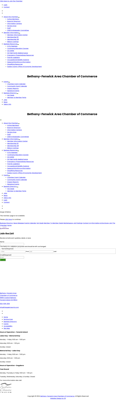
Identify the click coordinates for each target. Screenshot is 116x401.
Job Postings (77, 223)
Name (2, 242)
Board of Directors (13, 21)
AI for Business (12, 46)
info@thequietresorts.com (9, 307)
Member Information (11, 33)
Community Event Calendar (17, 86)
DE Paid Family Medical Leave (17, 53)
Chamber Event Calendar (16, 84)
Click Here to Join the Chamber (11, 1)
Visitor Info (7, 104)
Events (6, 82)
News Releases (19, 223)
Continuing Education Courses (17, 48)
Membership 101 (12, 37)
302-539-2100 (5, 304)
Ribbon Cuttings (13, 42)
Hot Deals (10, 95)
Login (5, 5)
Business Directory (10, 93)
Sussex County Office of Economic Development (24, 67)
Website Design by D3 (58, 398)
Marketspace (68, 223)
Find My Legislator (13, 57)
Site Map (7, 328)
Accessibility (8, 326)
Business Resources (10, 44)
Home (9, 225)
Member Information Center (17, 35)
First (27, 251)
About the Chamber (11, 17)
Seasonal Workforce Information (19, 62)
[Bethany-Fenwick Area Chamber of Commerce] (13, 76)
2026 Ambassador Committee (18, 30)
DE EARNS (10, 51)
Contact (7, 7)
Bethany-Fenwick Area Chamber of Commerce (57, 396)
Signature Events (13, 91)
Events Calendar (30, 223)
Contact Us (87, 223)
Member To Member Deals (53, 223)
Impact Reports (13, 88)
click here (8, 219)
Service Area (11, 26)
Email (5, 255)
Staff (9, 28)
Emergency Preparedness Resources (20, 55)
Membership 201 (13, 39)
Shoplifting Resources (15, 64)
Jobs (5, 100)
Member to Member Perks (16, 97)
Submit (3, 260)
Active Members (13, 19)
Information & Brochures (100, 223)
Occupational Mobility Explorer (18, 60)
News (5, 102)
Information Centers (14, 24)
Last (55, 251)
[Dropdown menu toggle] (18, 17)
